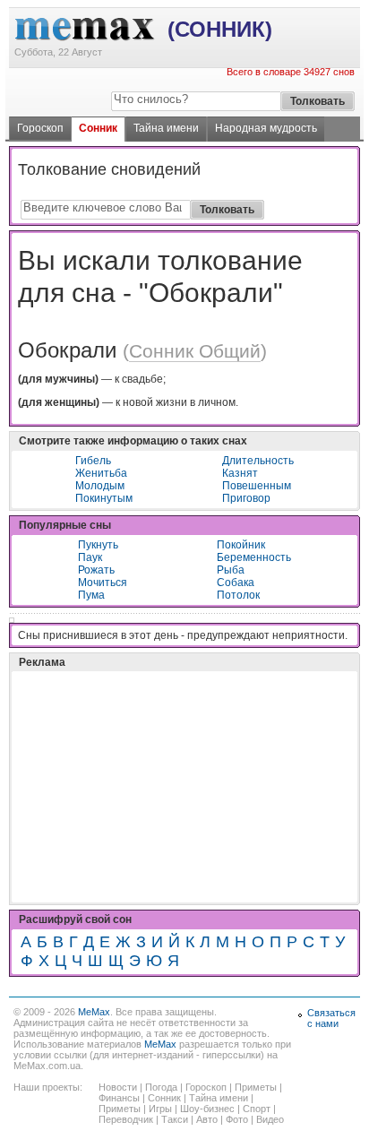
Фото (237, 1119)
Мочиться (102, 582)
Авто (207, 1119)
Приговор (246, 498)
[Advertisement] (152, 742)
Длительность (258, 460)
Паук (90, 557)
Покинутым (104, 498)
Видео (270, 1119)
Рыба (231, 570)
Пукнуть (98, 545)
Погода (161, 1087)
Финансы (119, 1097)
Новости (118, 1087)
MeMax (94, 1011)
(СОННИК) (219, 29)
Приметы (256, 1087)
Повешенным (256, 485)
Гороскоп (40, 128)
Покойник (241, 545)
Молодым (99, 485)
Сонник (98, 128)
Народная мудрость (266, 128)
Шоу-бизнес (207, 1108)
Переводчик (126, 1119)
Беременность (254, 557)
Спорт (256, 1108)
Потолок (238, 595)
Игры (160, 1108)
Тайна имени (166, 128)
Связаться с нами (331, 1018)
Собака (235, 582)
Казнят (240, 473)
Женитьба (101, 473)
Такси (174, 1119)
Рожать (96, 570)
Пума (91, 595)
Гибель (93, 460)
